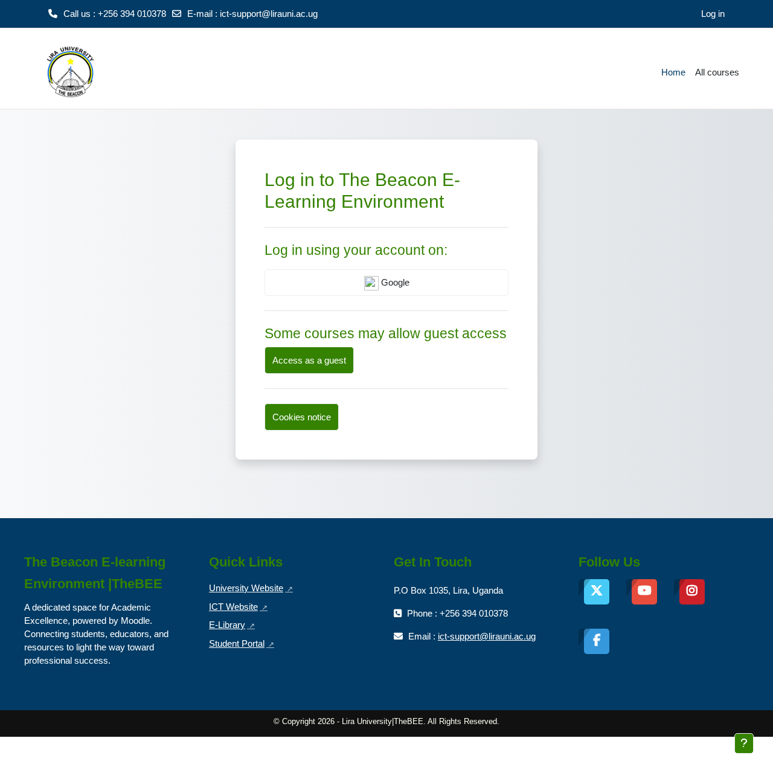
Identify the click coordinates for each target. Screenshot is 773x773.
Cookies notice (301, 417)
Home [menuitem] (673, 72)
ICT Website (238, 606)
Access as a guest (309, 360)
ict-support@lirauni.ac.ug (269, 13)
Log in (713, 13)
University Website (251, 588)
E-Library (232, 625)
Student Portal (241, 643)
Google (394, 282)
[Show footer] (744, 743)
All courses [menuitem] (717, 72)
